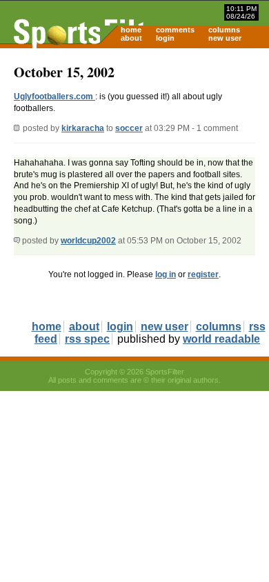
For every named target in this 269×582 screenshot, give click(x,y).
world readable (221, 339)
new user (224, 38)
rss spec (87, 339)
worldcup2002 (88, 240)
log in (165, 274)
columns (224, 30)
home (131, 30)
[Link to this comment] (17, 240)
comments (175, 30)
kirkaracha (82, 128)
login (165, 38)
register (203, 274)
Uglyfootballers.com (54, 96)
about (131, 38)
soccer (129, 128)
